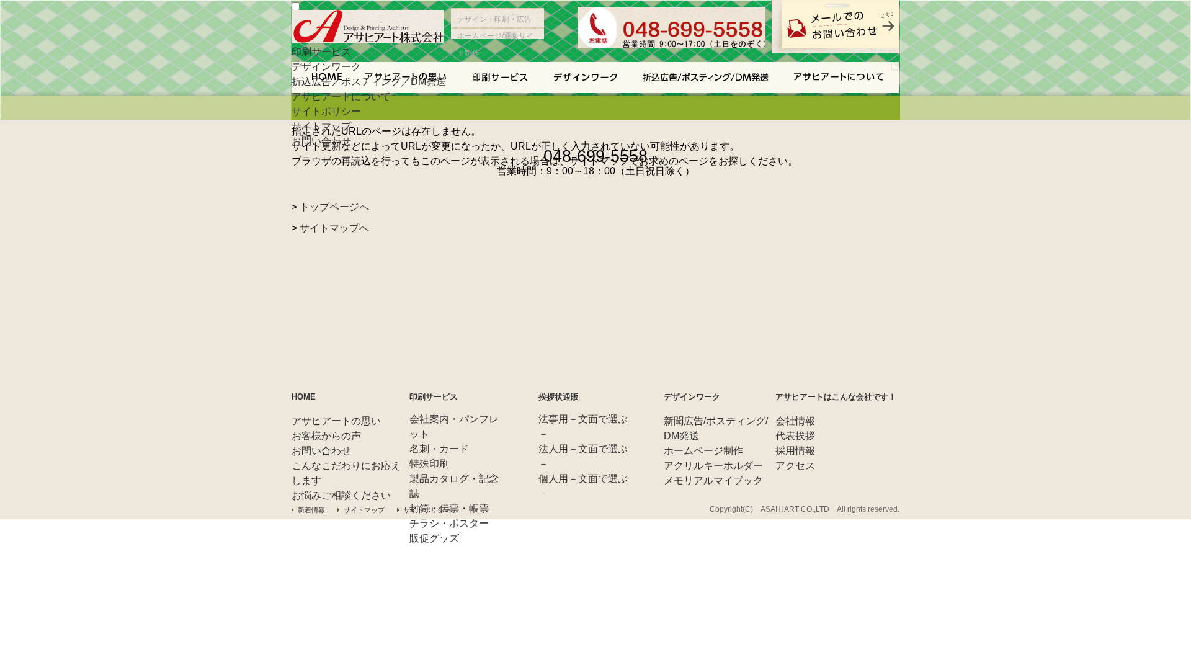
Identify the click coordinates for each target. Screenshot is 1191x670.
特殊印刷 (429, 463)
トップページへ (334, 207)
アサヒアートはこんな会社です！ (835, 396)
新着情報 (311, 510)
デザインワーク (326, 66)
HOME (304, 396)
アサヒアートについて (341, 96)
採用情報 (795, 450)
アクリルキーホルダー (713, 465)
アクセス (795, 465)
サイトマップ (321, 126)
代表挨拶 (795, 436)
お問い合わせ (321, 141)
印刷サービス (321, 52)
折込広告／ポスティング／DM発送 (369, 81)
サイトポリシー (326, 111)
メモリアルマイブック (713, 480)
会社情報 (795, 421)
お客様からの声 (326, 436)
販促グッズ (434, 538)
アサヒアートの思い (336, 421)
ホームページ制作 (703, 450)
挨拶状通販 (558, 396)
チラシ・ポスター (449, 523)
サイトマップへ (334, 228)
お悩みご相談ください (341, 495)
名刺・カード (439, 449)
